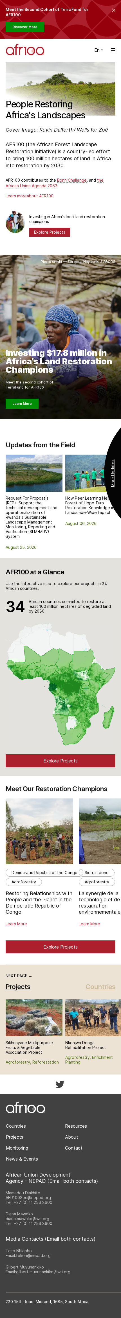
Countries (100, 987)
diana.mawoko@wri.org (27, 1218)
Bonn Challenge (72, 180)
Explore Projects (49, 232)
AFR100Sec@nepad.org (28, 1197)
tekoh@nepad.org (33, 1255)
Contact (73, 1148)
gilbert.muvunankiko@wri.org (43, 1271)
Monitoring (17, 1148)
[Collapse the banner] (113, 10)
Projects (14, 1137)
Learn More (22, 403)
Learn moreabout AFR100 (29, 195)
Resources (76, 1126)
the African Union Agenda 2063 (55, 183)
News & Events (22, 1159)
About (71, 1137)
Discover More (24, 27)
